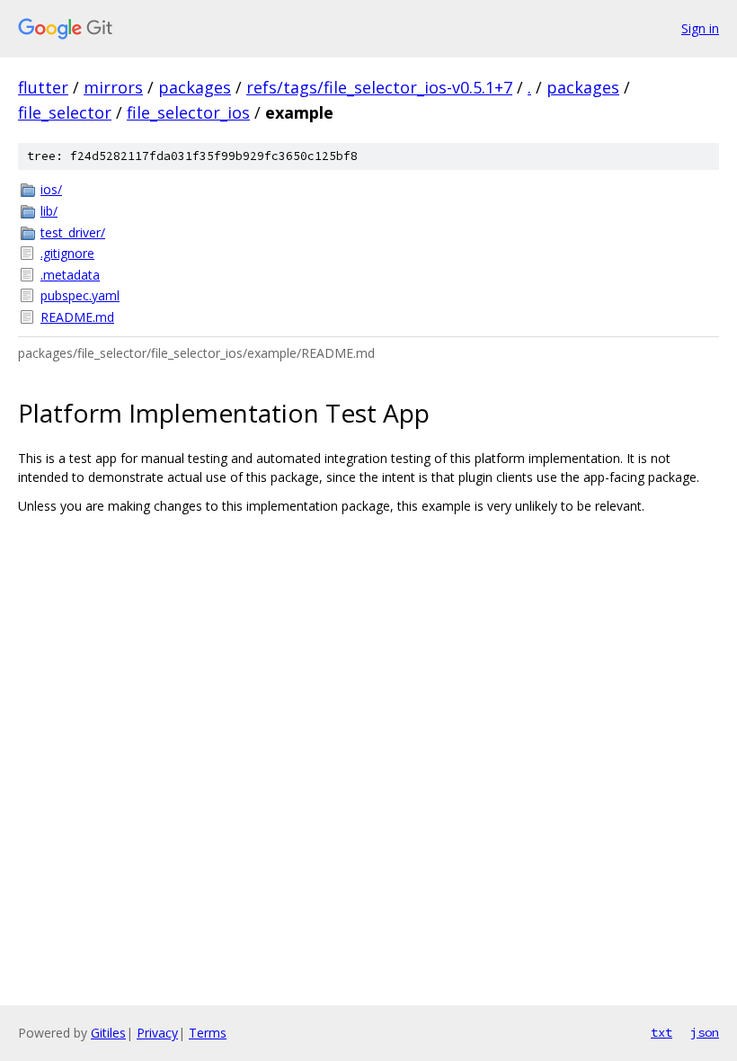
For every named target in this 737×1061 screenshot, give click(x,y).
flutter (43, 87)
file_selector (64, 112)
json (704, 1032)
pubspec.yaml (80, 295)
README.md (77, 316)
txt (661, 1032)
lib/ (49, 210)
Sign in (700, 28)
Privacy (157, 1032)
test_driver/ (72, 232)
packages (194, 87)
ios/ (51, 189)
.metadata (70, 274)
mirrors (113, 87)
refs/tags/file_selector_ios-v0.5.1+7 (379, 87)
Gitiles (108, 1032)
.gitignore (67, 253)
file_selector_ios (188, 112)
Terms (207, 1032)
